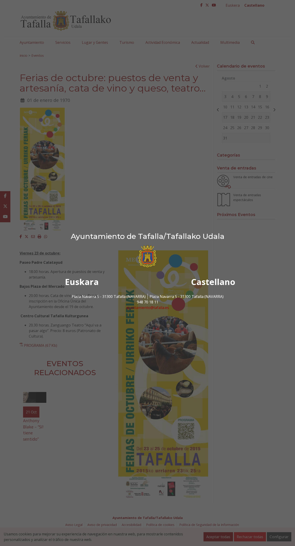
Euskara (82, 282)
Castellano (213, 282)
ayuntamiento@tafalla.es (147, 307)
